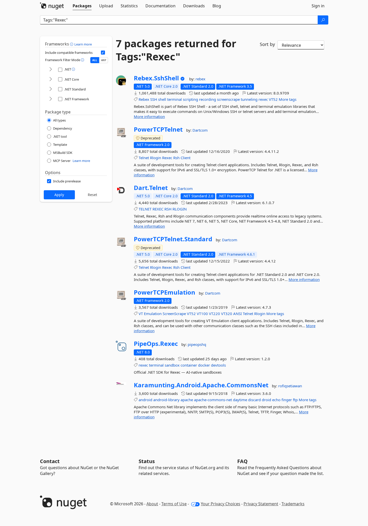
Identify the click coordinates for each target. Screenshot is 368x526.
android (145, 399)
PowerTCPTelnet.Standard (173, 239)
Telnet (144, 157)
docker (204, 365)
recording (207, 99)
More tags (287, 99)
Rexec (167, 157)
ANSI (237, 313)
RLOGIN (179, 208)
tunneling (249, 99)
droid (266, 399)
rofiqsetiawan (290, 385)
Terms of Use (174, 504)
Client (185, 157)
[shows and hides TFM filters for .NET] (50, 70)
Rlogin (155, 157)
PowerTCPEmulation (164, 292)
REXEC (158, 208)
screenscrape (228, 99)
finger (287, 399)
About (152, 504)
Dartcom (200, 130)
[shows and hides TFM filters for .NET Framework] (50, 99)
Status (147, 461)
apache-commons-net (213, 399)
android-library (166, 399)
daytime (240, 399)
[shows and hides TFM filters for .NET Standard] (50, 89)
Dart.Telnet (151, 187)
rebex (200, 78)
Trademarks (293, 504)
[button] (72, 44)
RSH (167, 208)
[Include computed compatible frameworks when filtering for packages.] (103, 53)
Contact (50, 461)
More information (149, 116)
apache (187, 399)
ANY (103, 60)
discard (254, 399)
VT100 (202, 313)
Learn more (83, 44)
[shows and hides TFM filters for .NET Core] (50, 79)
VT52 (273, 99)
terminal (174, 99)
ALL (94, 60)
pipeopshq (197, 344)
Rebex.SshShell (156, 78)
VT (141, 313)
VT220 (214, 313)
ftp (295, 399)
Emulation (153, 313)
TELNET (145, 208)
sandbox (172, 365)
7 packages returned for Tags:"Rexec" (176, 50)
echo (276, 399)
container (189, 365)
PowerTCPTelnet (158, 129)
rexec (263, 99)
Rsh (176, 157)
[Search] (323, 20)
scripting (190, 99)
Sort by (267, 44)
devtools (218, 365)
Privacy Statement (261, 504)
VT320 (226, 313)
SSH (153, 99)
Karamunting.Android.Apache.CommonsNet (201, 385)
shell (162, 99)
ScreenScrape (174, 313)
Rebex (144, 99)
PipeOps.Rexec (156, 343)
